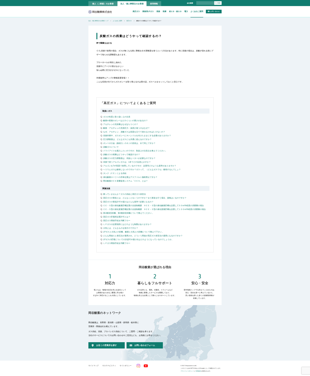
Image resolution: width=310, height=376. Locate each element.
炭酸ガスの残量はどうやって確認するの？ (121, 154)
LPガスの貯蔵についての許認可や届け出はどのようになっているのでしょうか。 (138, 239)
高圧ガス (136, 11)
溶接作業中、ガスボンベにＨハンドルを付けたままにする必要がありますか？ (137, 135)
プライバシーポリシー (187, 371)
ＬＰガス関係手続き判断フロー (116, 243)
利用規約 (198, 371)
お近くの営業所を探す (106, 345)
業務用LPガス (148, 11)
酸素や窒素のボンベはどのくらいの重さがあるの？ (125, 120)
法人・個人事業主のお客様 (132, 4)
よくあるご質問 (196, 11)
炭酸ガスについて (111, 147)
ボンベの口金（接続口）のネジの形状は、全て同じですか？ (129, 143)
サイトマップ (93, 366)
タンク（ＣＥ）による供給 (114, 173)
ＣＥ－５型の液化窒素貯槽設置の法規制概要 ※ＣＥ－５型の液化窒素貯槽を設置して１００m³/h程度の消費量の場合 (154, 209)
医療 (164, 11)
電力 (186, 11)
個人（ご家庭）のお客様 (103, 4)
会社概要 (190, 3)
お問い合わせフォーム (144, 345)
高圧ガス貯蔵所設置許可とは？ (116, 217)
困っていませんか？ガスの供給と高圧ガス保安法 (124, 194)
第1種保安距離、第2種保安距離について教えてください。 (128, 213)
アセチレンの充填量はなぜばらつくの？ (120, 124)
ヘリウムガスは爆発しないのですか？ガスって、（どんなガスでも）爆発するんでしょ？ (142, 169)
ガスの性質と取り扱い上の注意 (116, 117)
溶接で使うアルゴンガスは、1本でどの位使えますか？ (127, 162)
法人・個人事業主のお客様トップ (98, 20)
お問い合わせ (215, 11)
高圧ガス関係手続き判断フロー (116, 220)
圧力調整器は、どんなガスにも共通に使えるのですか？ (127, 139)
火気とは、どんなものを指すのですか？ (120, 228)
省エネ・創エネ (175, 11)
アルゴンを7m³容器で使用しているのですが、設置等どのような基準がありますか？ (139, 166)
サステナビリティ (109, 366)
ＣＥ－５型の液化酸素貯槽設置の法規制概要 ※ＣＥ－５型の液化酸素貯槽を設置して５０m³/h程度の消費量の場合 (153, 205)
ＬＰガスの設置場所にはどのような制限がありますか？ (127, 224)
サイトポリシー (126, 366)
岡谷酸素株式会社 (100, 12)
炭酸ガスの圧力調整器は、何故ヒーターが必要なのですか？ (129, 158)
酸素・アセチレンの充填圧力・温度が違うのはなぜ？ (126, 128)
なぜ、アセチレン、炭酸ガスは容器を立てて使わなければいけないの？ (134, 132)
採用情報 (154, 4)
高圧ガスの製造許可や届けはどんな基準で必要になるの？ (128, 202)
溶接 (158, 11)
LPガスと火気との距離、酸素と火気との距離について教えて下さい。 (133, 232)
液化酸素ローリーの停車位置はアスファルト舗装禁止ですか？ (130, 177)
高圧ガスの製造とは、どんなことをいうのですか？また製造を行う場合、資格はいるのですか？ (144, 198)
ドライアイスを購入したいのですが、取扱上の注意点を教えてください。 (135, 151)
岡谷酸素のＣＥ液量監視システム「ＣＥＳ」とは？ (125, 181)
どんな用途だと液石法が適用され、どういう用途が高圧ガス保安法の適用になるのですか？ (143, 236)
